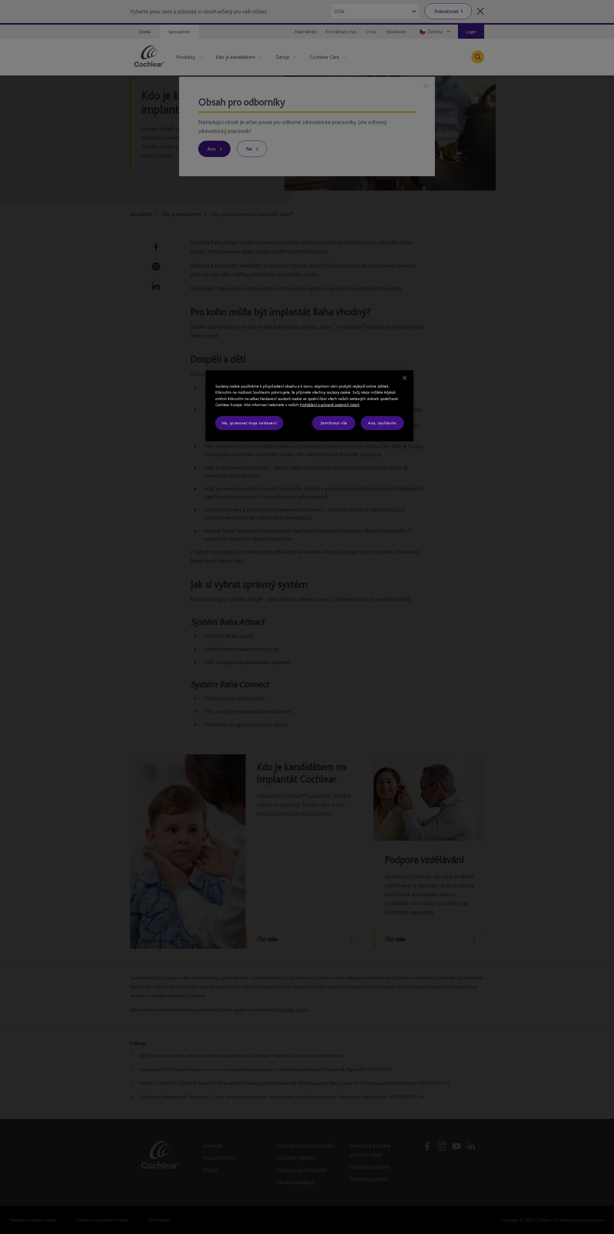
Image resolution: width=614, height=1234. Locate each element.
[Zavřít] (405, 378)
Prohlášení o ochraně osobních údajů (329, 404)
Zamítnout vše (333, 423)
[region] (309, 405)
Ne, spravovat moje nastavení (249, 423)
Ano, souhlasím (382, 423)
